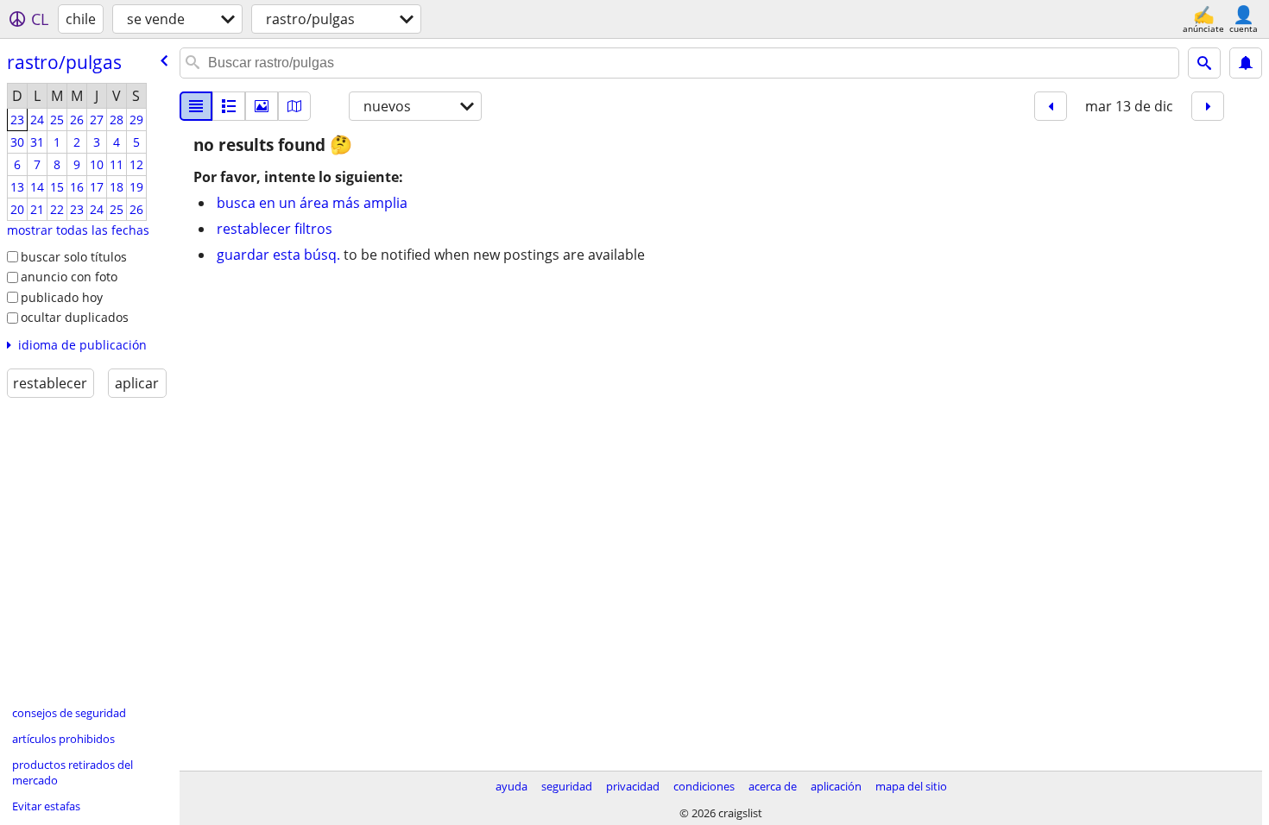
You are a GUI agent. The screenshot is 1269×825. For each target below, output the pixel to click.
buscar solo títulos (74, 257)
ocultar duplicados (75, 317)
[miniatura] (228, 106)
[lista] (196, 106)
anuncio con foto (69, 276)
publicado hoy (62, 297)
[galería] (261, 106)
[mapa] (294, 106)
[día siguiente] (1207, 106)
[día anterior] (1050, 106)
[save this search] (1245, 63)
